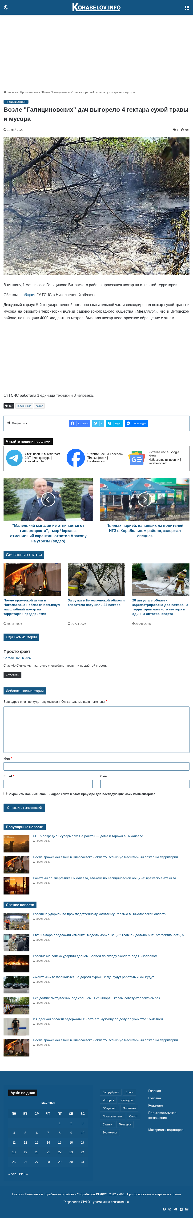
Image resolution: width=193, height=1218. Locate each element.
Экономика (110, 1132)
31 (82, 1162)
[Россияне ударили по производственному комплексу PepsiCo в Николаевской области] (16, 921)
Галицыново (24, 406)
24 (82, 1152)
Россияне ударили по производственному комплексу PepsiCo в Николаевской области (99, 914)
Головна (154, 1098)
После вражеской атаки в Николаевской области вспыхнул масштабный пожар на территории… (107, 857)
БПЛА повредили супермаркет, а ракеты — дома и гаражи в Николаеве (88, 836)
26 (25, 1162)
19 (25, 1152)
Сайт (103, 776)
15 (59, 1142)
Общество (109, 1108)
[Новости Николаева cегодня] (96, 7)
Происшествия (30, 92)
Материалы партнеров (165, 1130)
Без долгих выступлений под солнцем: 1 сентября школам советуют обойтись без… (98, 998)
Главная (12, 92)
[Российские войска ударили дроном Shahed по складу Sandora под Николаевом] (16, 963)
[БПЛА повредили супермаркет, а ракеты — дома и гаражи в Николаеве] (16, 843)
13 (36, 1142)
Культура (127, 1100)
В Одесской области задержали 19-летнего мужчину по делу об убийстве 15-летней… (99, 1019)
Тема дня (125, 1124)
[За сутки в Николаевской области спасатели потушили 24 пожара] (96, 579)
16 (71, 1142)
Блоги (129, 1092)
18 (14, 1152)
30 (71, 1162)
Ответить (12, 675)
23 (71, 1152)
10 (82, 1133)
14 (48, 1142)
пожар (39, 406)
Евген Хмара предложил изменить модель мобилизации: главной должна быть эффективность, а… (110, 935)
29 (59, 1162)
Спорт (133, 1116)
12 (25, 1142)
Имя (8, 758)
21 (48, 1152)
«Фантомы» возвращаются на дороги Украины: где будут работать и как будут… (95, 977)
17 (82, 1142)
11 (14, 1142)
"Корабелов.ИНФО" (92, 1194)
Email (9, 776)
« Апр (12, 1174)
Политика (129, 1108)
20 (36, 1152)
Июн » (23, 1174)
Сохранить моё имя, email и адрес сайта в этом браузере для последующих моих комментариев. (82, 794)
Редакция (155, 1105)
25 (14, 1162)
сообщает (27, 295)
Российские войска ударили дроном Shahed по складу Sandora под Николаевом (95, 956)
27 (36, 1162)
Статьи (107, 1124)
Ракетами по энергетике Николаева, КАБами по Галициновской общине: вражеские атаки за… (106, 878)
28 (48, 1162)
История (108, 1100)
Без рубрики (111, 1092)
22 (59, 1152)
